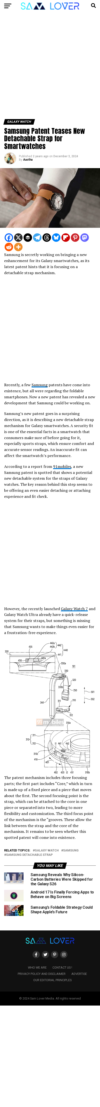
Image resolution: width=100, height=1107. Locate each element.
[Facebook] (9, 237)
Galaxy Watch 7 (74, 608)
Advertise (79, 974)
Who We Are (37, 967)
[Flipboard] (65, 237)
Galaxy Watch (47, 850)
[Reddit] (9, 247)
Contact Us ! (62, 967)
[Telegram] (37, 237)
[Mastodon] (84, 237)
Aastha (28, 159)
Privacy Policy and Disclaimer (42, 974)
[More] (18, 247)
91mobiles (62, 466)
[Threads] (46, 237)
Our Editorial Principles (52, 980)
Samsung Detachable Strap (29, 855)
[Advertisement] (50, 67)
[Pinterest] (75, 237)
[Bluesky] (56, 237)
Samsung (40, 384)
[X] (18, 237)
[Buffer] (28, 237)
